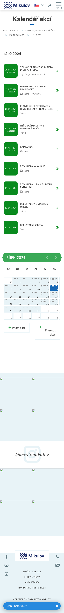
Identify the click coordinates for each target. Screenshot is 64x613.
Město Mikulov (11, 30)
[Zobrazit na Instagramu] (16, 393)
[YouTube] (6, 565)
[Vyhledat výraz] (49, 5)
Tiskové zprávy (32, 577)
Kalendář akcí (17, 35)
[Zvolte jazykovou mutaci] (39, 5)
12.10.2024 (37, 35)
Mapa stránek (32, 582)
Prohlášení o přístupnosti (32, 587)
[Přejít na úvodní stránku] (17, 5)
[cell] (17, 280)
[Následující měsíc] (56, 257)
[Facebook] (6, 557)
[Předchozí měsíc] (47, 257)
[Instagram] (6, 574)
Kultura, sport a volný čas (40, 30)
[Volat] (57, 557)
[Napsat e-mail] (57, 565)
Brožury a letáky (32, 571)
